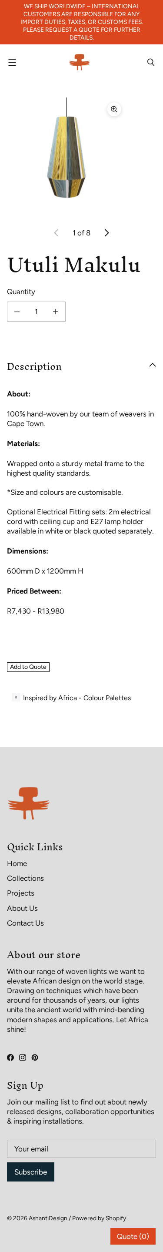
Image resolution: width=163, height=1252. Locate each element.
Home (17, 863)
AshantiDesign (48, 1218)
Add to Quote (28, 667)
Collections (25, 878)
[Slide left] (56, 233)
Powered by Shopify (99, 1218)
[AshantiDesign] (79, 62)
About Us (22, 908)
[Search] (150, 62)
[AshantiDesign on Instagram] (23, 1057)
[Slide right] (106, 233)
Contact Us (25, 923)
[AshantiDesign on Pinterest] (35, 1057)
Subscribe (30, 1172)
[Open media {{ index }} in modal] (66, 157)
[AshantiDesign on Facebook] (10, 1057)
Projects (20, 893)
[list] (81, 157)
